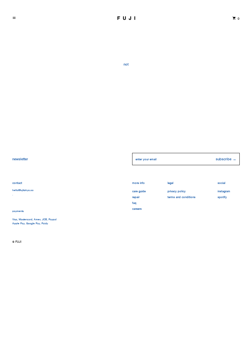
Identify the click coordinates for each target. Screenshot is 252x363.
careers (137, 209)
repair (136, 197)
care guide (139, 191)
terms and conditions (181, 197)
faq (134, 203)
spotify (222, 197)
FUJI (18, 242)
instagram (224, 191)
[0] (234, 18)
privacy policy (176, 191)
